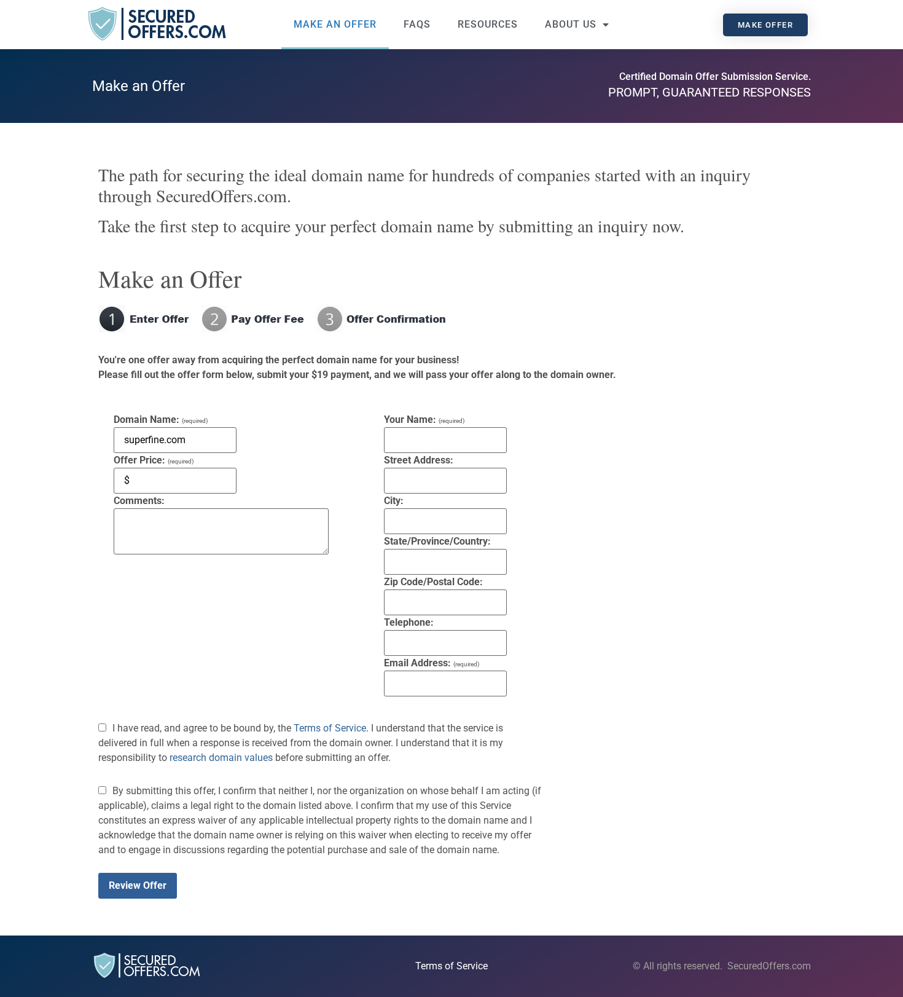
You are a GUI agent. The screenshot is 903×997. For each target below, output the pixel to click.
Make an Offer (335, 24)
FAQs (417, 24)
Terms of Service (330, 728)
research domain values (221, 757)
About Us (570, 24)
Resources (488, 24)
